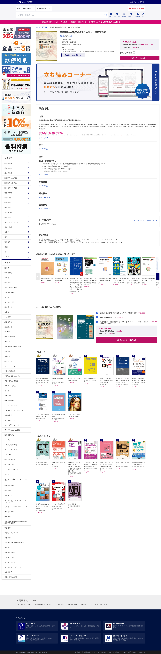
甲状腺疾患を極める (108, 317)
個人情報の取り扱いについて (90, 652)
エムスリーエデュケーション (14, 410)
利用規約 (77, 652)
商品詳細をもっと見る (72, 55)
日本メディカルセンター (12, 346)
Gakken (7, 332)
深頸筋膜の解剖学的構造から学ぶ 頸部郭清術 (118, 313)
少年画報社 (8, 415)
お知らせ (83, 604)
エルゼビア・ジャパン (12, 425)
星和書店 (7, 538)
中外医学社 (8, 273)
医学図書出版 (9, 435)
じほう (6, 391)
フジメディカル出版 (11, 381)
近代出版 (7, 547)
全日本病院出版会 (10, 371)
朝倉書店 (7, 528)
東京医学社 (8, 495)
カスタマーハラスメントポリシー (111, 652)
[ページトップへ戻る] (154, 650)
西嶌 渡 (62, 36)
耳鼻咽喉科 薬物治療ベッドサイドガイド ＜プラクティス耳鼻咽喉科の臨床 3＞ (124, 322)
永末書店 (7, 516)
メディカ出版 (9, 302)
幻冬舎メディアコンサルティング (15, 507)
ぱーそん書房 (9, 512)
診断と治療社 (9, 400)
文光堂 (6, 268)
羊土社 (6, 278)
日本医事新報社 (9, 292)
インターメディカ (10, 386)
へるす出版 (8, 361)
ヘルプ (124, 652)
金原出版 (7, 282)
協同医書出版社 (9, 552)
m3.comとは (141, 652)
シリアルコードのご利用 (98, 604)
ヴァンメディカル (10, 405)
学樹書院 (7, 490)
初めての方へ (72, 604)
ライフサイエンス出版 (12, 430)
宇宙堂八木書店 (9, 459)
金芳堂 (6, 312)
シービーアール (9, 366)
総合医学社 (8, 322)
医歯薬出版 (8, 307)
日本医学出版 (9, 557)
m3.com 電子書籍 (42, 27)
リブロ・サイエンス (11, 450)
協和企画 (7, 395)
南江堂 (6, 474)
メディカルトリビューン (12, 567)
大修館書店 (8, 572)
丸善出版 (7, 356)
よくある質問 (59, 604)
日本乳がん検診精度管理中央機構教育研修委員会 (15, 522)
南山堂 (6, 297)
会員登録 (141, 2)
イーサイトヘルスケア (12, 469)
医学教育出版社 (9, 464)
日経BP (7, 341)
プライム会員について (23, 604)
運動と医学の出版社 (11, 577)
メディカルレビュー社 (12, 376)
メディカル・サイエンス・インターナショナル (15, 501)
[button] (157, 276)
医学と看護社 (9, 485)
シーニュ (7, 440)
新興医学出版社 (9, 337)
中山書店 (7, 317)
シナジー (7, 454)
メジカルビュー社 (10, 287)
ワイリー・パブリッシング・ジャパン (15, 480)
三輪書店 (7, 351)
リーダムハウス (9, 420)
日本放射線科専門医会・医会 (14, 543)
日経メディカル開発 (11, 445)
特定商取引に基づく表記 (43, 604)
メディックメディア (11, 533)
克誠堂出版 (8, 327)
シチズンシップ (9, 562)
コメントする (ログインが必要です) (143, 220)
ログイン (133, 2)
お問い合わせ (132, 652)
